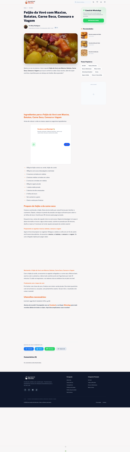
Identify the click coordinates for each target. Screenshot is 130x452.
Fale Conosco (70, 392)
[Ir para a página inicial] (30, 2)
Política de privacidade (71, 389)
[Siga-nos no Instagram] (25, 390)
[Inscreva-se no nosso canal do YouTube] (32, 390)
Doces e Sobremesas (86, 68)
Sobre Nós (69, 380)
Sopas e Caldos (85, 75)
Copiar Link (61, 349)
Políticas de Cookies (71, 387)
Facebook (28, 349)
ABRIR (67, 144)
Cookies (104, 402)
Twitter (39, 349)
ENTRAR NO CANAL (93, 20)
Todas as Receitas (92, 65)
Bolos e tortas (97, 68)
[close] (65, 446)
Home (25, 7)
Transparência (70, 385)
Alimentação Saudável (87, 71)
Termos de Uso (70, 382)
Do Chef (31, 7)
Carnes (96, 71)
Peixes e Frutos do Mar (97, 75)
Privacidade (98, 402)
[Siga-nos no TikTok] (36, 390)
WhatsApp (49, 349)
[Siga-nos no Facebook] (29, 390)
